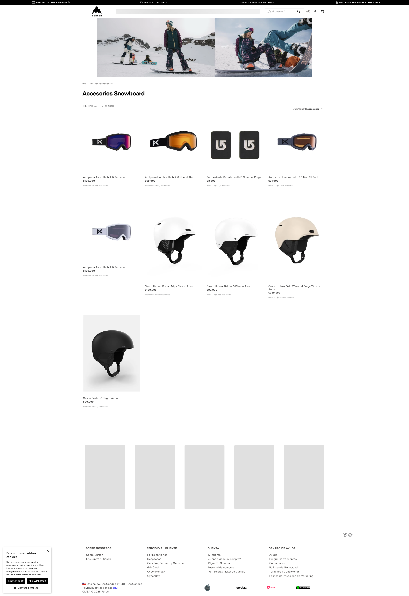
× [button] (47, 551)
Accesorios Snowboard (101, 84)
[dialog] (27, 570)
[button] (112, 172)
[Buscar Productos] (299, 11)
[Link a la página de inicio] (85, 84)
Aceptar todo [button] (16, 581)
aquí (115, 588)
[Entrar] (315, 11)
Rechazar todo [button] (37, 581)
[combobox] (284, 11)
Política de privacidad (32, 574)
